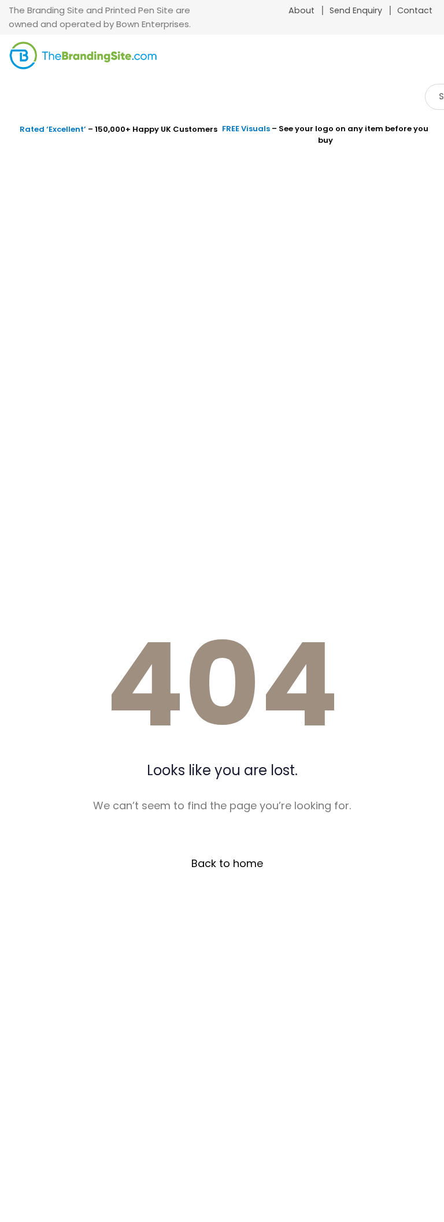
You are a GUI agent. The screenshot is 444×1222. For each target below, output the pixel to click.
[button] (425, 58)
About (301, 10)
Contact (414, 10)
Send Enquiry (356, 10)
